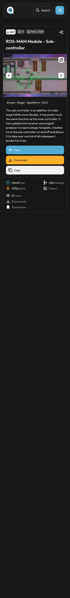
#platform (33, 102)
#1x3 (45, 102)
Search (45, 10)
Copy (17, 170)
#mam (11, 102)
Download (20, 160)
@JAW (11, 32)
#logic (21, 102)
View (17, 150)
